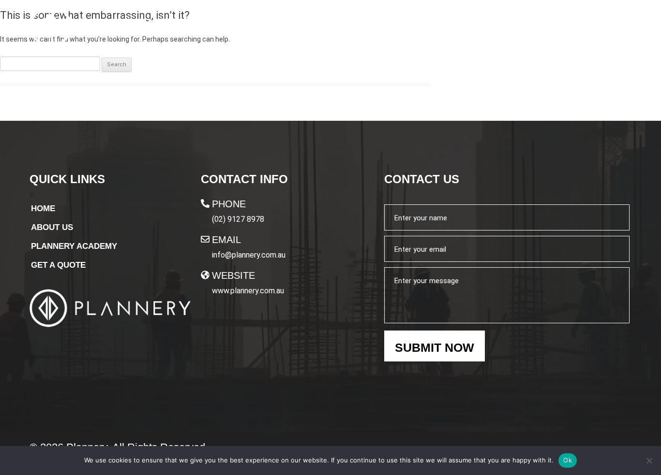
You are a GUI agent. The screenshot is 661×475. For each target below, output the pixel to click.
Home (277, 27)
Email (226, 239)
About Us (327, 27)
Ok (567, 460)
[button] (493, 27)
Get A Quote (591, 28)
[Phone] (205, 203)
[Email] (205, 239)
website (233, 275)
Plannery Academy (488, 27)
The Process (396, 27)
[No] (649, 460)
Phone (229, 204)
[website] (205, 275)
